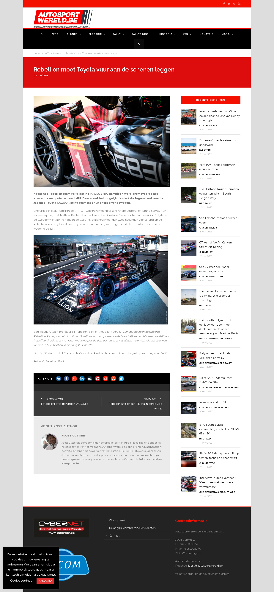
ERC (222, 363)
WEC (212, 463)
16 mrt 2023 (205, 129)
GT (211, 252)
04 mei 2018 (41, 75)
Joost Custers (74, 435)
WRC (55, 34)
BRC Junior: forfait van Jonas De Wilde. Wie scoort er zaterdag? (217, 296)
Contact (114, 535)
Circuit (72, 34)
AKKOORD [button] (45, 580)
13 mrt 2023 (205, 467)
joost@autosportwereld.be (205, 565)
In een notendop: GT (212, 402)
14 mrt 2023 (205, 309)
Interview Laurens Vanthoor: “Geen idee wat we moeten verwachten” (217, 482)
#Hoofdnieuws (52, 53)
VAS (185, 34)
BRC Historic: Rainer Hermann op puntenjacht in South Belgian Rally (219, 193)
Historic (165, 34)
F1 (42, 34)
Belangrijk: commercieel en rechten (132, 528)
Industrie (206, 34)
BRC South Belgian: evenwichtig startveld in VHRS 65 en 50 (219, 429)
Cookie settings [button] (21, 580)
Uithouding (231, 387)
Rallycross (140, 34)
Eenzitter (216, 276)
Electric (95, 34)
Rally (117, 34)
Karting (214, 174)
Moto (226, 34)
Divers (213, 125)
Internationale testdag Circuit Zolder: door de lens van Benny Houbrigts (219, 116)
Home (37, 53)
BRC (201, 203)
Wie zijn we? (117, 520)
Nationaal (216, 387)
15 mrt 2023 (205, 154)
